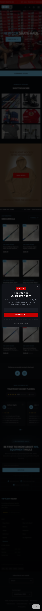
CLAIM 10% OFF (21, 315)
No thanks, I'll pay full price (21, 323)
